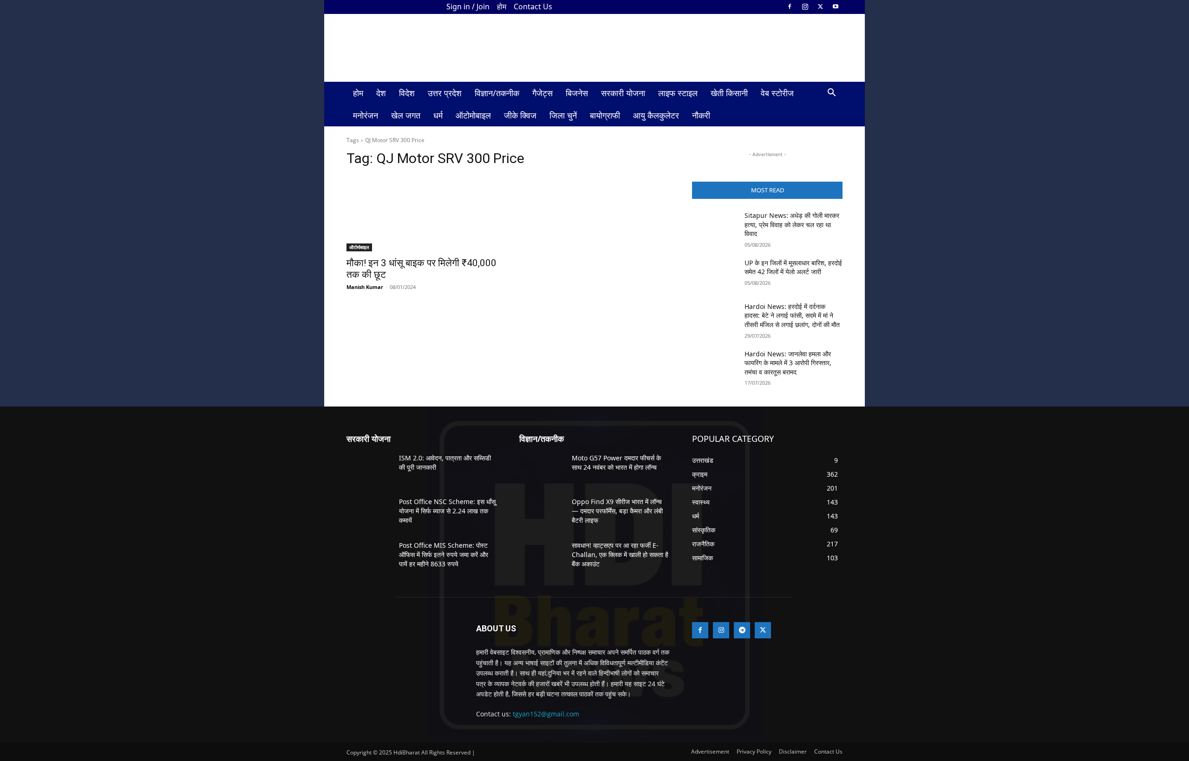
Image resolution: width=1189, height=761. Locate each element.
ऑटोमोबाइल (473, 115)
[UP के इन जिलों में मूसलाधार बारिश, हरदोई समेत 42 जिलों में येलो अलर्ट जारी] (714, 274)
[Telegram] (742, 630)
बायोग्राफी (605, 115)
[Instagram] (805, 6)
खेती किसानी (729, 92)
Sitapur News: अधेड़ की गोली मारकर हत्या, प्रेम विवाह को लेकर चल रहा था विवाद (792, 224)
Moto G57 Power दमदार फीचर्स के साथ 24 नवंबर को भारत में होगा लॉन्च (616, 462)
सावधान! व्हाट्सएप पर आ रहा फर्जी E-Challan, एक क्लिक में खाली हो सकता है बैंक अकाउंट (620, 554)
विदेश (407, 92)
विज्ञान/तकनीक (497, 92)
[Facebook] (790, 6)
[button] (831, 93)
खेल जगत (405, 115)
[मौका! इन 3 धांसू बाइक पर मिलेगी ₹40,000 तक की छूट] (421, 213)
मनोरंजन (365, 115)
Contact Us (533, 6)
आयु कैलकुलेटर (656, 115)
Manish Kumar (364, 286)
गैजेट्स (542, 92)
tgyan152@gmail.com (546, 713)
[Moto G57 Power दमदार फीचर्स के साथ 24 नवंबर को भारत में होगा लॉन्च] (541, 469)
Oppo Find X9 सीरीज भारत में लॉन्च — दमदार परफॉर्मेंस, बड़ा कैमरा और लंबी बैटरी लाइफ (617, 510)
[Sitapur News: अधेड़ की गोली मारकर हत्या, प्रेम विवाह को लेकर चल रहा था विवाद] (714, 227)
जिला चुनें (563, 115)
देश (381, 92)
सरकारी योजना (623, 92)
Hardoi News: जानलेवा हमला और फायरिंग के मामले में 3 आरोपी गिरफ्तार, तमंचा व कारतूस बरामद (788, 362)
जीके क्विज (520, 115)
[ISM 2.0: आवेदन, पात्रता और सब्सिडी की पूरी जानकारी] (369, 469)
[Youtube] (836, 6)
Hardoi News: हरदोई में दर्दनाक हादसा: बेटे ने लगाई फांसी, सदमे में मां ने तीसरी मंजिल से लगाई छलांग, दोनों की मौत (792, 315)
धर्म (438, 115)
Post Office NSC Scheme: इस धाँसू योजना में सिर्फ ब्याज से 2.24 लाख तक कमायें (447, 510)
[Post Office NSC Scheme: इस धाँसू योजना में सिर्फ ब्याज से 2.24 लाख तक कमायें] (369, 513)
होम (501, 6)
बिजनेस (577, 92)
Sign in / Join (468, 6)
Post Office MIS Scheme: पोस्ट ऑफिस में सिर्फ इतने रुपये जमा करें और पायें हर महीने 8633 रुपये (443, 554)
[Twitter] (820, 6)
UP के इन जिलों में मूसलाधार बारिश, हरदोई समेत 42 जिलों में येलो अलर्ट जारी (793, 267)
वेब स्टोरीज (777, 92)
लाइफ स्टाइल (678, 92)
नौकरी (701, 115)
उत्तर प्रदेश (445, 92)
